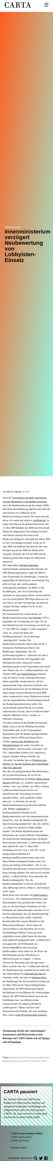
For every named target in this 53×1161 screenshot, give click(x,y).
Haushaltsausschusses (35, 973)
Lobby (24, 1060)
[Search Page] (35, 1158)
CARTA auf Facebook (21, 1136)
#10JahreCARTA (18, 1147)
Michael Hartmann (29, 565)
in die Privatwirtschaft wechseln (31, 1014)
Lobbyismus (34, 1060)
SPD (44, 1060)
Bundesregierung (12, 1060)
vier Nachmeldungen (26, 674)
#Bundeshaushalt (13, 226)
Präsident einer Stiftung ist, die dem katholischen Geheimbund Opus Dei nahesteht (25, 763)
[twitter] (41, 1158)
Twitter (46, 1038)
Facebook (16, 1042)
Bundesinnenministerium (37, 1057)
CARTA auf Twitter (19, 1140)
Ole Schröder (34, 617)
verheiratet (21, 808)
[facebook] (46, 1158)
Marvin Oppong (14, 491)
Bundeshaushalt (17, 1057)
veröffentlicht (39, 520)
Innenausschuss (39, 977)
